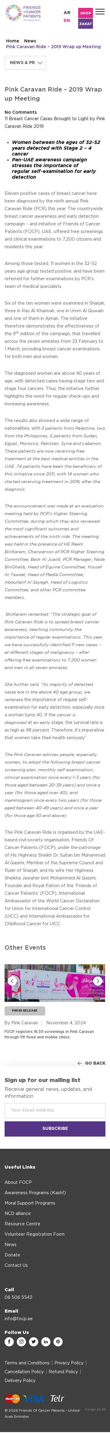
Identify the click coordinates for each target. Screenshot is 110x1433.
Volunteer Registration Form (34, 1234)
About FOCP (18, 1182)
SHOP (85, 13)
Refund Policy (63, 1372)
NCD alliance (18, 1214)
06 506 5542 (18, 1297)
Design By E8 (95, 1409)
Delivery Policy (20, 1381)
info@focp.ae (19, 1319)
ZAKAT (85, 24)
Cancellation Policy (24, 1372)
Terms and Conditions (27, 1363)
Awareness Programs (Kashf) (35, 1193)
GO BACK (95, 1063)
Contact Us (16, 1265)
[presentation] (12, 981)
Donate (12, 1255)
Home (12, 41)
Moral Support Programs (30, 1203)
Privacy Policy (68, 1363)
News (30, 41)
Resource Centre (22, 1224)
